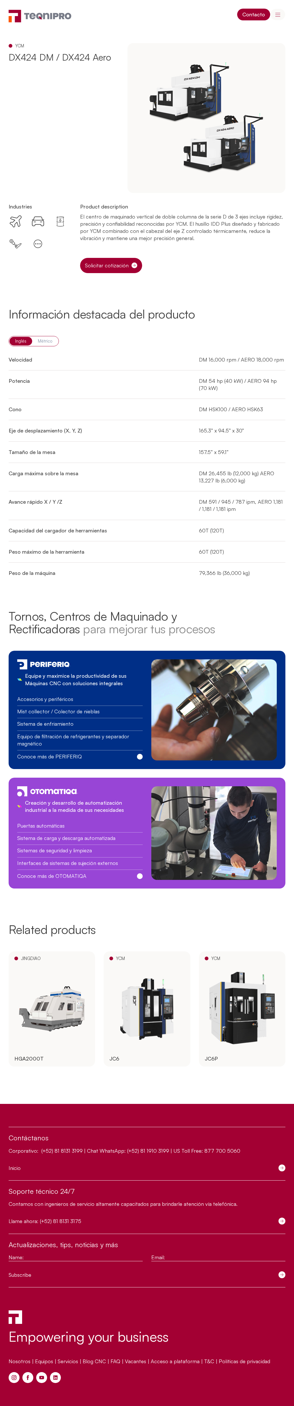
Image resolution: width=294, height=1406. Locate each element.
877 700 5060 (222, 1151)
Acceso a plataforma (175, 1361)
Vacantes (135, 1361)
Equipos (44, 1361)
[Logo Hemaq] (40, 16)
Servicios (68, 1361)
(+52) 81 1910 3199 (148, 1151)
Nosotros (19, 1361)
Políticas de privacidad (244, 1361)
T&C (209, 1361)
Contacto (253, 14)
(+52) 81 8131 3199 (61, 1151)
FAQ (115, 1361)
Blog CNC (94, 1361)
